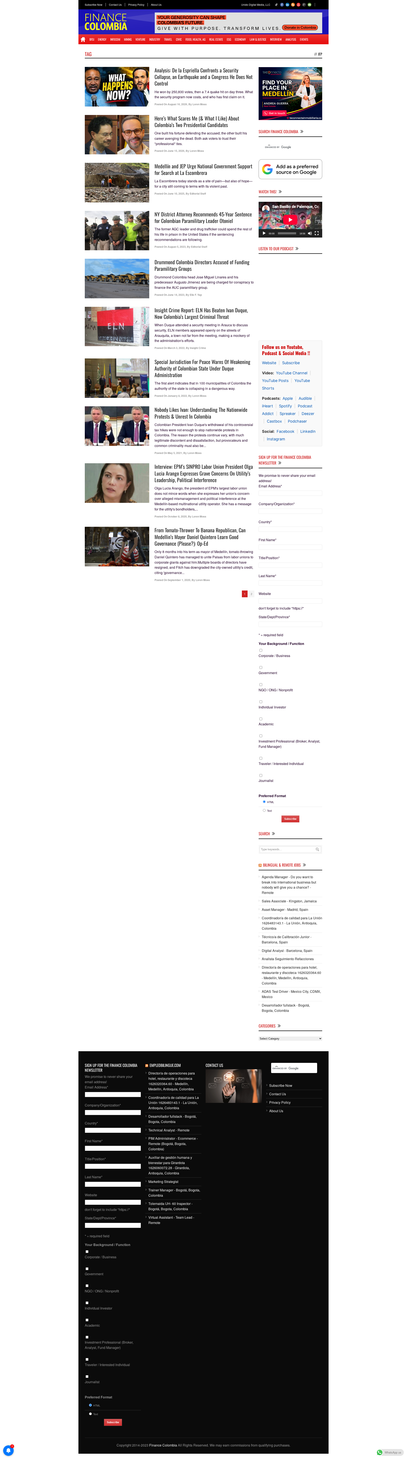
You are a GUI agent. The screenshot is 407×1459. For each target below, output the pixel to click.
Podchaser (297, 421)
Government (268, 672)
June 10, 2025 (176, 193)
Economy (240, 39)
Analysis (291, 39)
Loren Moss (199, 104)
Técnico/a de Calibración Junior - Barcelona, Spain (286, 939)
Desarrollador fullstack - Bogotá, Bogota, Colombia (286, 1008)
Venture (140, 39)
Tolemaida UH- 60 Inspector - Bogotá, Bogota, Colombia (170, 1206)
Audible (305, 398)
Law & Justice (258, 39)
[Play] (264, 233)
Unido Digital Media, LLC (255, 4)
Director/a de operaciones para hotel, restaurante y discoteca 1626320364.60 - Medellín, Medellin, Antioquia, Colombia (291, 975)
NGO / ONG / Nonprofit (276, 689)
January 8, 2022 (177, 396)
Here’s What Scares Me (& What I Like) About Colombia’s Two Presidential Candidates (197, 121)
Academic (266, 724)
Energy (102, 39)
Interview (276, 39)
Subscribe (291, 363)
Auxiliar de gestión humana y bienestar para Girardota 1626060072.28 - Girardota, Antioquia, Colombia (170, 1165)
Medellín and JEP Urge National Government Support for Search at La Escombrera (203, 169)
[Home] (83, 39)
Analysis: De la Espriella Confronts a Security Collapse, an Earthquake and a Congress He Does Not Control (203, 76)
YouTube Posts (275, 380)
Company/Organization (277, 503)
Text (269, 810)
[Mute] (310, 233)
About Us (156, 4)
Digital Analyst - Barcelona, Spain (287, 950)
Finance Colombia (163, 1445)
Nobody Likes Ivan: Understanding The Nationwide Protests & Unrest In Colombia (201, 413)
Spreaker (288, 413)
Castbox (274, 421)
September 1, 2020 (179, 580)
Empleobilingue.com (165, 1065)
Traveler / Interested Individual (281, 763)
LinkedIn (308, 431)
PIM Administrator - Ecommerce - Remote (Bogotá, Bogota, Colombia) (173, 1143)
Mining (128, 39)
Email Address (270, 486)
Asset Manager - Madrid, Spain (285, 909)
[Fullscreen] (317, 233)
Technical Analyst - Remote (169, 1130)
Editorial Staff (198, 193)
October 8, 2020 (177, 516)
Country (265, 521)
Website (269, 363)
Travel (168, 39)
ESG (229, 39)
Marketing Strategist (163, 1181)
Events (304, 39)
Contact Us (115, 4)
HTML (270, 802)
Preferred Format (272, 795)
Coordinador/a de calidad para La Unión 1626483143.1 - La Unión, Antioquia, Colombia (292, 923)
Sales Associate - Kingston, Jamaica (289, 901)
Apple (288, 398)
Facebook (285, 431)
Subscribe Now (93, 4)
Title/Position (269, 557)
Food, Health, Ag (195, 39)
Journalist (266, 780)
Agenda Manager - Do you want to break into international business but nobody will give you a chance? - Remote (289, 884)
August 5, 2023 (177, 247)
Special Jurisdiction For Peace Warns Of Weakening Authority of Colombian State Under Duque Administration (202, 368)
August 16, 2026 (177, 104)
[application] (290, 220)
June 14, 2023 (176, 295)
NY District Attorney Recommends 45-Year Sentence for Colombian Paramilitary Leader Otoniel (203, 217)
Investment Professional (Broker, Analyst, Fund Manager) (289, 744)
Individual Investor (272, 707)
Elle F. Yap (196, 295)
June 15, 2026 (176, 151)
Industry (154, 39)
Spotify (285, 406)
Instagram (276, 439)
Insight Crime (198, 348)
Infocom (115, 39)
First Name (267, 539)
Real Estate (216, 39)
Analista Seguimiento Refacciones (288, 958)
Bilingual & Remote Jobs (282, 865)
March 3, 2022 (176, 348)
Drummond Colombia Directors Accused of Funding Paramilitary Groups (202, 265)
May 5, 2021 (175, 453)
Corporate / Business (274, 655)
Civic (179, 39)
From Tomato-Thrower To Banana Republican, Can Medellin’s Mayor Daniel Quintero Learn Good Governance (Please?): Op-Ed (200, 536)
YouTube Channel (291, 373)
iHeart (267, 406)
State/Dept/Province (274, 616)
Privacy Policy (136, 4)
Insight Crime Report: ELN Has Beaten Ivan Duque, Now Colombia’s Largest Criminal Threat (201, 313)
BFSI (91, 39)
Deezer (308, 413)
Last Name (267, 575)
